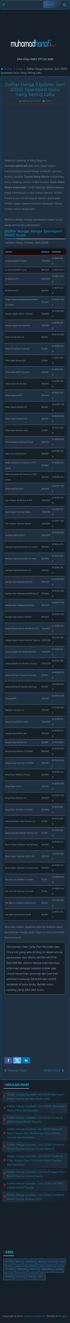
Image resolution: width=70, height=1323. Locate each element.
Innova (21, 1268)
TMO (30, 1276)
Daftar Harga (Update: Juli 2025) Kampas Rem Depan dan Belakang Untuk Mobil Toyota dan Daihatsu (34, 1133)
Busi (41, 1261)
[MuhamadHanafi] (35, 51)
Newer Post (17, 1070)
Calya (51, 1261)
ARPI (18, 1261)
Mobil (59, 1268)
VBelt (41, 1276)
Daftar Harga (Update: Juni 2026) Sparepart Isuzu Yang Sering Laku (35, 89)
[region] (35, 21)
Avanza (30, 1261)
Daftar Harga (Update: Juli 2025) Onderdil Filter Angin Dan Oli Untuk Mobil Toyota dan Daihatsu (35, 1160)
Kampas (46, 1268)
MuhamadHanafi (35, 1316)
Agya (8, 1261)
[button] (8, 1060)
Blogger (63, 1316)
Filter (9, 1268)
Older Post (51, 1070)
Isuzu (47, 101)
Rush (8, 1276)
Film (62, 1261)
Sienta (20, 1276)
